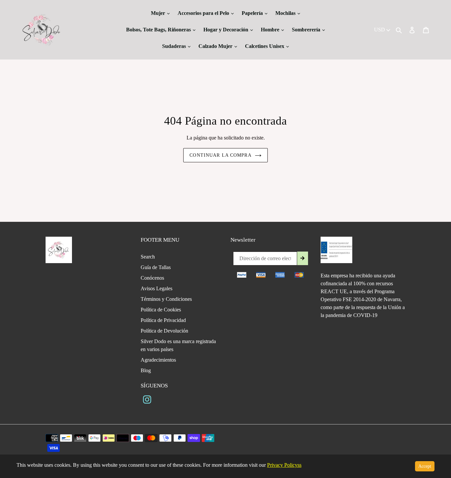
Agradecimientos (158, 360)
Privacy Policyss (284, 465)
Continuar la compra (220, 155)
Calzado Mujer (216, 46)
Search (148, 256)
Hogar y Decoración (226, 29)
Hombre (271, 29)
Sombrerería (307, 29)
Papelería (253, 13)
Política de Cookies (161, 309)
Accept (424, 466)
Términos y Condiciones (166, 299)
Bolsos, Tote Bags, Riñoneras (159, 29)
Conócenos (152, 278)
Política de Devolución (164, 331)
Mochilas (286, 13)
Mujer (158, 13)
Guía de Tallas (156, 267)
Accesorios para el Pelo (204, 13)
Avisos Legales (156, 288)
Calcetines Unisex (265, 46)
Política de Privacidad (163, 320)
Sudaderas (174, 46)
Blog (146, 370)
